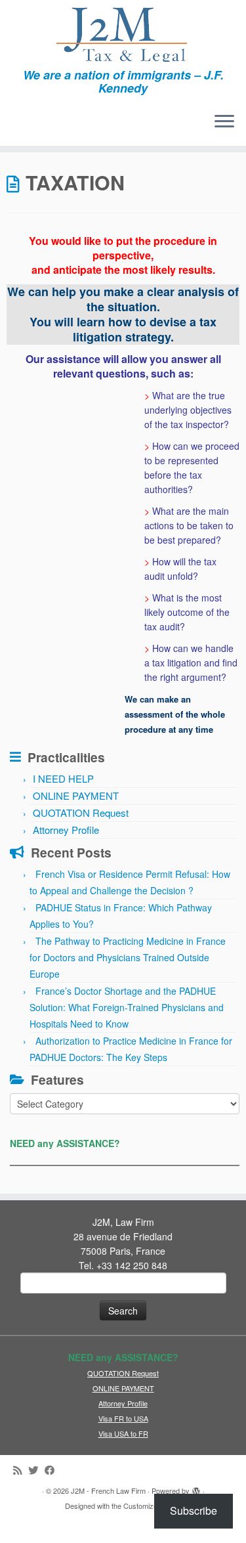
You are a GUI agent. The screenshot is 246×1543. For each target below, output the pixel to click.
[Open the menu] (224, 122)
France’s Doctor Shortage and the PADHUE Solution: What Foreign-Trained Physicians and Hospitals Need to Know (127, 1007)
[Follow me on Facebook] (53, 1470)
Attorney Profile (66, 830)
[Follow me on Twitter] (36, 1470)
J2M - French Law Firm (108, 1490)
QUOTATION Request (81, 812)
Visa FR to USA (123, 1418)
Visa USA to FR (123, 1433)
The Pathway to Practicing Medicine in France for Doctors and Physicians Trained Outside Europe (128, 957)
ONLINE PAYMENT (76, 795)
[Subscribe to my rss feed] (20, 1470)
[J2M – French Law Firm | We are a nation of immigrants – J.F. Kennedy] (123, 34)
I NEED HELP (63, 778)
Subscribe (193, 1510)
